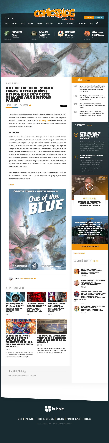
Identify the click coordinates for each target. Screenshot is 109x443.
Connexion (89, 17)
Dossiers (60, 23)
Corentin (17, 279)
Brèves (14, 23)
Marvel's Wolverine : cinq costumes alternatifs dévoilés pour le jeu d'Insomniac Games (89, 105)
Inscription (98, 17)
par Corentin (24, 105)
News (22, 23)
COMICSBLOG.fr (79, 253)
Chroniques (82, 23)
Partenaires (29, 419)
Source (11, 185)
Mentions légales (73, 419)
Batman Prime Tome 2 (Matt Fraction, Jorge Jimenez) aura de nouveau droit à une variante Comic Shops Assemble (89, 113)
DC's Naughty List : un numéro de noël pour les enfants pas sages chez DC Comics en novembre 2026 (89, 97)
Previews (49, 23)
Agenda (30, 23)
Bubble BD (87, 419)
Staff (20, 419)
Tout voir (87, 80)
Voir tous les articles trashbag (89, 246)
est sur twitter (27, 279)
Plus (91, 23)
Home (6, 23)
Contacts (60, 419)
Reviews (40, 23)
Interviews (70, 23)
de (44, 121)
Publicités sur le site (46, 419)
